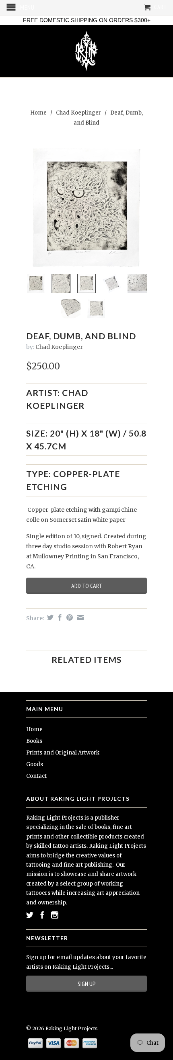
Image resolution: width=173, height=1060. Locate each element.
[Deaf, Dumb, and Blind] (86, 207)
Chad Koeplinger (78, 112)
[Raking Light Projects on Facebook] (42, 915)
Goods (34, 764)
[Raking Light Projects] (86, 51)
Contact (36, 776)
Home (34, 729)
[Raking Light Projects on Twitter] (29, 915)
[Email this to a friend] (79, 617)
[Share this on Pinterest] (68, 617)
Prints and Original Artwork (62, 752)
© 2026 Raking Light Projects (62, 1028)
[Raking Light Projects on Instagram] (54, 915)
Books (34, 741)
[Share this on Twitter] (49, 617)
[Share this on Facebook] (59, 617)
